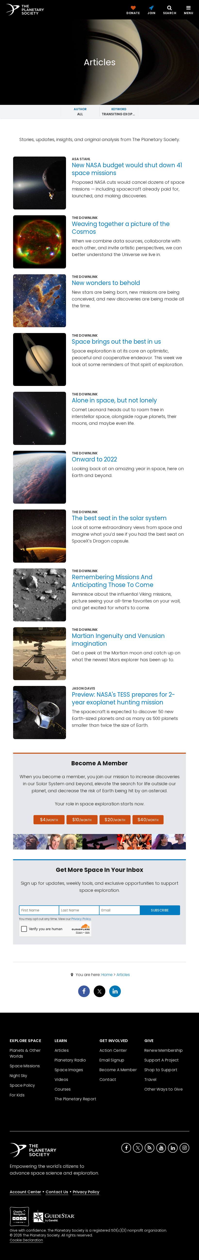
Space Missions (25, 1066)
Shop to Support (160, 1070)
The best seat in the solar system (119, 518)
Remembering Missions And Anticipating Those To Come (112, 581)
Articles (123, 974)
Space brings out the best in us (116, 342)
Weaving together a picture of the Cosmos (121, 228)
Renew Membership (163, 1050)
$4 (49, 820)
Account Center (25, 1192)
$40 (148, 820)
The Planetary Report (75, 1099)
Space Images (69, 1070)
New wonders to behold (106, 283)
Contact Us (57, 1192)
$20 (115, 820)
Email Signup (112, 1060)
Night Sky (18, 1075)
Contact (108, 1079)
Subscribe (160, 910)
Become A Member (118, 1070)
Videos (61, 1079)
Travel (150, 1079)
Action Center (113, 1050)
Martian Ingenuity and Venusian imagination (118, 640)
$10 (81, 820)
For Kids (17, 1095)
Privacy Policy (81, 919)
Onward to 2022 (94, 459)
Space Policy (22, 1085)
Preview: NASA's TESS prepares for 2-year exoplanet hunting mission (123, 698)
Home (107, 974)
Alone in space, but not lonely (114, 400)
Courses (63, 1089)
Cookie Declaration (26, 1240)
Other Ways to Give (163, 1089)
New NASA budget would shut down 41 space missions (127, 169)
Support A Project (161, 1060)
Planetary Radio (70, 1060)
